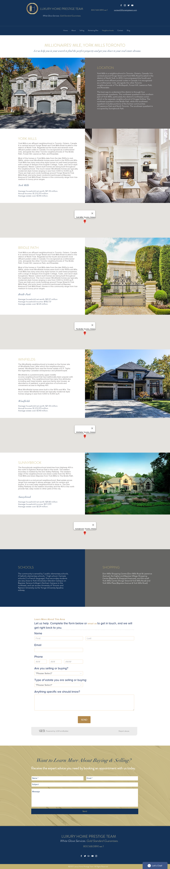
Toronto (129, 73)
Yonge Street (117, 76)
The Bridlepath (121, 85)
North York (110, 78)
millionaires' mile (108, 83)
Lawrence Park (145, 85)
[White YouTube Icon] (132, 5)
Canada (145, 73)
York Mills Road (134, 76)
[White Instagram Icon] (125, 5)
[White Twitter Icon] (128, 5)
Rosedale (105, 87)
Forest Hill (133, 85)
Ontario (137, 73)
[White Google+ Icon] (88, 856)
